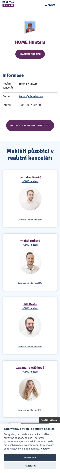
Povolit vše (30, 457)
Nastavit (45, 448)
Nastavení (30, 465)
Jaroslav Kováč (30, 177)
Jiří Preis (30, 304)
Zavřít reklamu (49, 420)
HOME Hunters (30, 181)
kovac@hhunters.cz (31, 96)
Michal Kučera (30, 241)
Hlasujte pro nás (30, 54)
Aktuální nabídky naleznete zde (30, 125)
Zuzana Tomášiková (30, 368)
